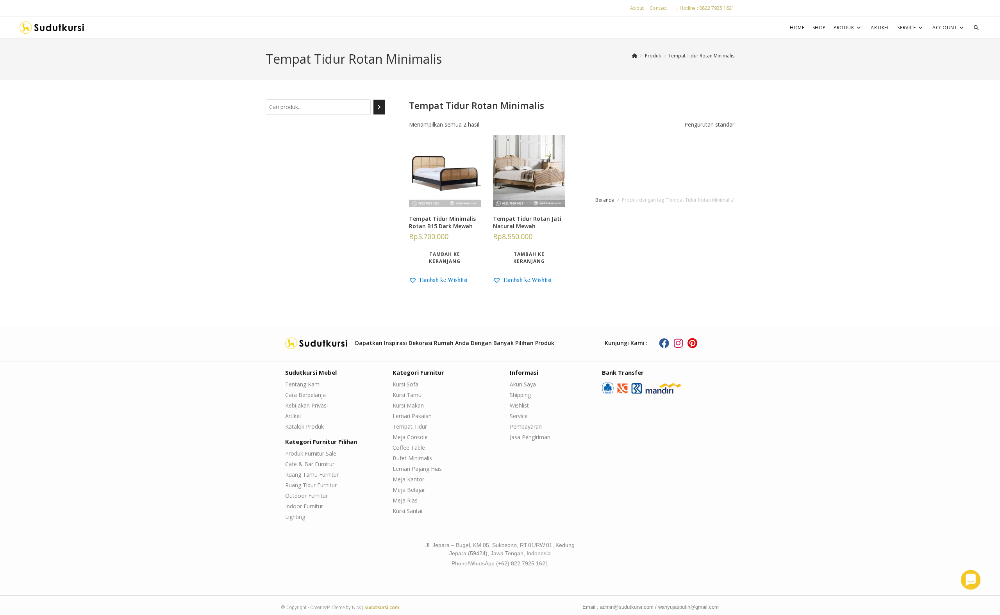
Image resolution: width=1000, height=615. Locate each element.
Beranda (604, 200)
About (637, 8)
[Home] (635, 55)
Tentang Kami (303, 384)
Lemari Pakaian (412, 416)
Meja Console (410, 437)
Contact (658, 8)
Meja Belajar (409, 489)
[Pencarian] (379, 107)
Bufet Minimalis (412, 458)
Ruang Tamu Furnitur (312, 474)
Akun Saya (523, 384)
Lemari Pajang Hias (417, 468)
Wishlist (519, 405)
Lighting (295, 516)
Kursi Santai (407, 511)
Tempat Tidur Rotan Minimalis (701, 55)
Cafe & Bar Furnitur (309, 464)
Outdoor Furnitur (306, 495)
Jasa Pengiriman (530, 437)
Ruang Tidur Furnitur (311, 485)
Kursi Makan (408, 405)
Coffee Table (409, 447)
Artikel (293, 416)
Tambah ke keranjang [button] (445, 258)
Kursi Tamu (407, 395)
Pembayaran (526, 426)
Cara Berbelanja (305, 395)
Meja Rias (405, 500)
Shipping (520, 395)
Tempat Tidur (410, 426)
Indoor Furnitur (304, 506)
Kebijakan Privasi (306, 405)
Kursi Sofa (405, 384)
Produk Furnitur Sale (310, 453)
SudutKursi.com (381, 607)
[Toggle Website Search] (976, 27)
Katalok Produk (304, 426)
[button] (438, 279)
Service (519, 416)
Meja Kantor (408, 479)
